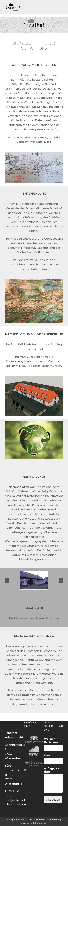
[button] (7, 580)
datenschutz (41, 823)
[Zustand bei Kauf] (34, 572)
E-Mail (49, 755)
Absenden (53, 799)
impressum (26, 823)
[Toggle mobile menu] (61, 6)
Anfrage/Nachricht (53, 770)
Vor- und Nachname (52, 740)
